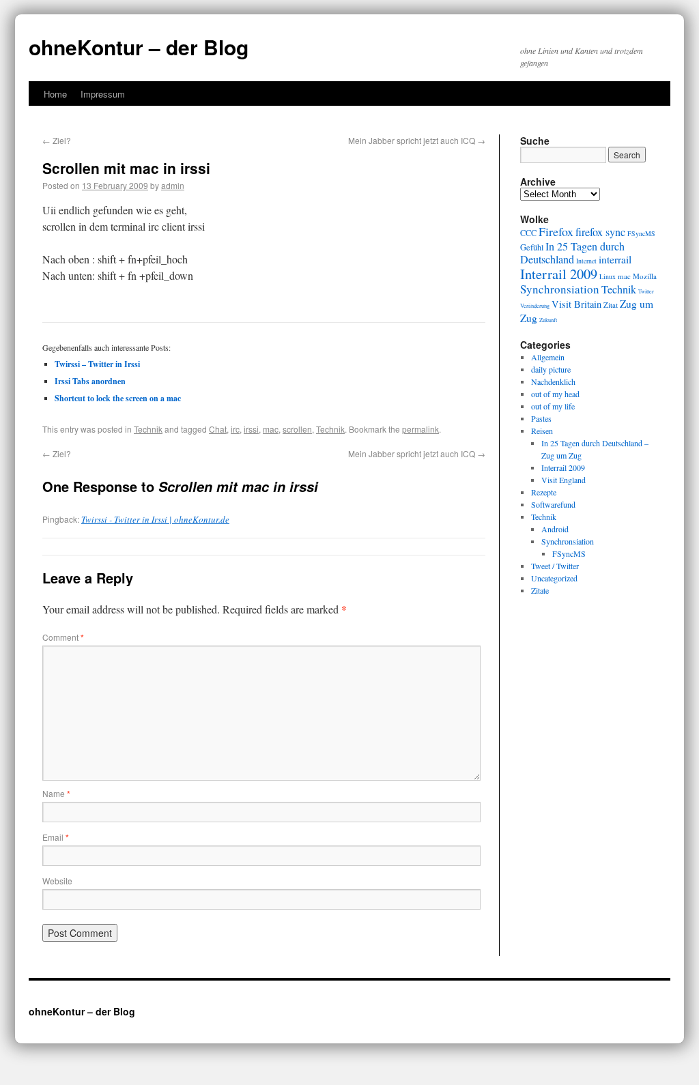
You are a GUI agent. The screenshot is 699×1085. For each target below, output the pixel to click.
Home (55, 93)
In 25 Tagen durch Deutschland (572, 253)
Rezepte (543, 492)
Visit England (563, 479)
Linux (607, 276)
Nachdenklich (553, 381)
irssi (251, 429)
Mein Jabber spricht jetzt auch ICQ (416, 140)
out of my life (553, 406)
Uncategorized (554, 578)
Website (57, 880)
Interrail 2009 (558, 273)
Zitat (610, 305)
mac (271, 429)
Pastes (541, 418)
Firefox (556, 231)
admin (172, 185)
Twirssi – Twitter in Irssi (97, 364)
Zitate (540, 590)
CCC (528, 232)
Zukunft (548, 319)
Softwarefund (553, 504)
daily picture (551, 369)
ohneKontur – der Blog (138, 46)
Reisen (542, 430)
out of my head (555, 393)
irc (235, 429)
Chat (218, 429)
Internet (586, 261)
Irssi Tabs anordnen (90, 381)
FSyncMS (641, 233)
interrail (615, 259)
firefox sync (600, 232)
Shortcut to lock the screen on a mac (118, 398)
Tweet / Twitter (555, 565)
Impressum (103, 93)
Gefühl (531, 247)
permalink (420, 429)
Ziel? (56, 140)
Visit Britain (576, 304)
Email (55, 837)
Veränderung (535, 305)
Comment (63, 637)
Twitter (646, 291)
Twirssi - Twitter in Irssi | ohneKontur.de (155, 519)
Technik (148, 429)
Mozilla (645, 276)
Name (56, 793)
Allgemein (548, 356)
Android (555, 528)
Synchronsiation (559, 289)
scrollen (297, 429)
